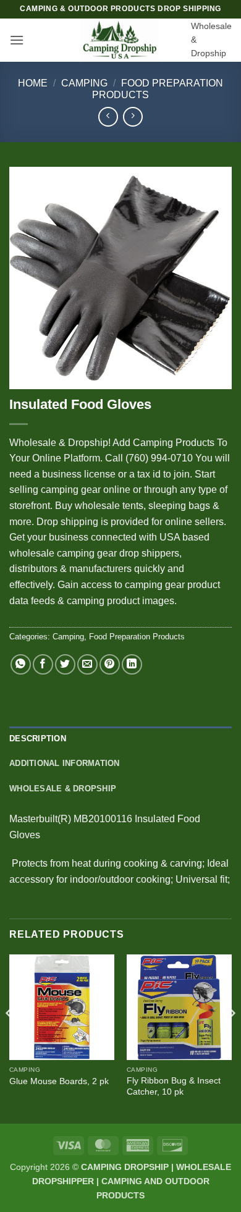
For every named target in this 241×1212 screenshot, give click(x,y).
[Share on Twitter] (65, 664)
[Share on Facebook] (43, 664)
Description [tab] (37, 738)
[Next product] (107, 116)
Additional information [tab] (64, 763)
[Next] (231, 1037)
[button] (16, 40)
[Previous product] (132, 116)
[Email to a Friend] (87, 664)
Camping (84, 83)
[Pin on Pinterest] (109, 664)
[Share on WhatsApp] (21, 664)
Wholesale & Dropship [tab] (62, 788)
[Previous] (9, 1037)
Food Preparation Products (137, 636)
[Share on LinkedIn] (132, 664)
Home (33, 83)
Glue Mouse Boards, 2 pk (59, 1081)
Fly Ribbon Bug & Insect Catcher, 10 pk (174, 1086)
